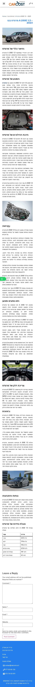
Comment (6, 583)
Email (4, 614)
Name (5, 607)
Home (4, 16)
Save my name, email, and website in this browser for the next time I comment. (16, 631)
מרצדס (17, 16)
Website (5, 622)
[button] (3, 3)
